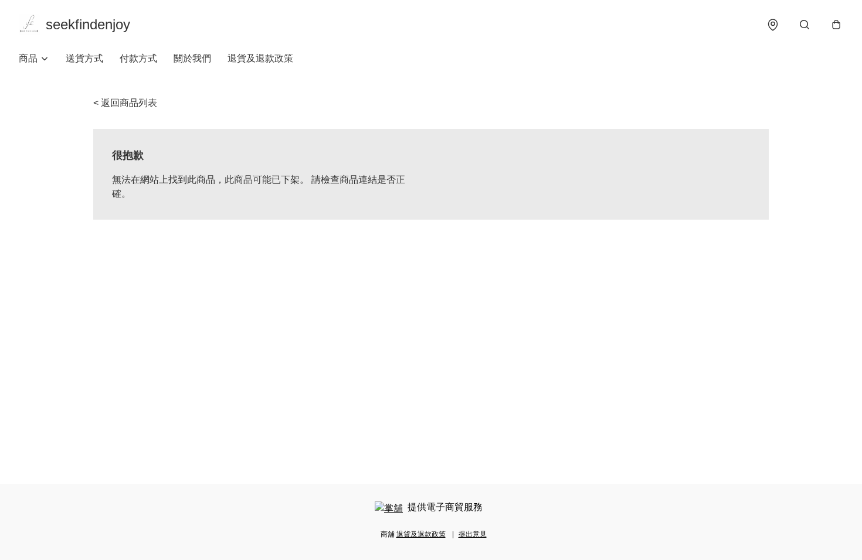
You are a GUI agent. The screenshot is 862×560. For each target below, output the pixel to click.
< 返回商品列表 (125, 103)
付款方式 (138, 58)
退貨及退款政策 (260, 58)
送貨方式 (84, 58)
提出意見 (473, 534)
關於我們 (192, 58)
